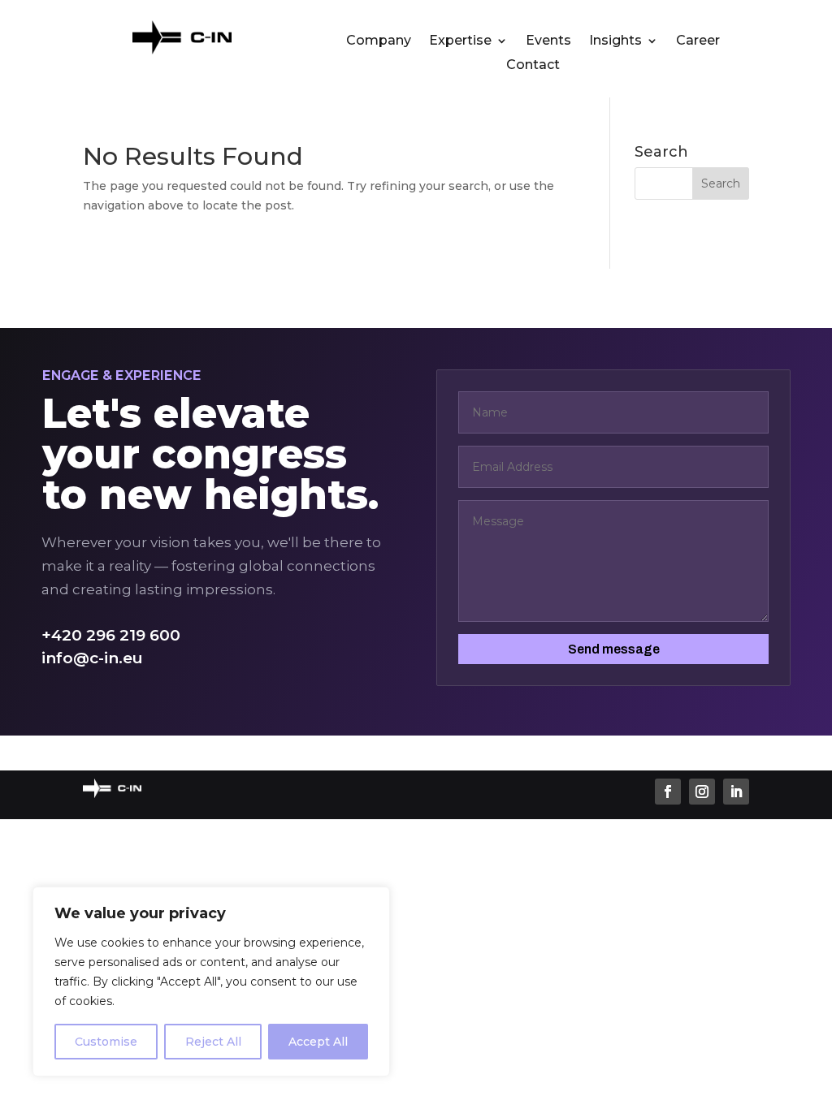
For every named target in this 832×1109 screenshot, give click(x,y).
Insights (615, 41)
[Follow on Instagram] (702, 792)
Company (378, 41)
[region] (211, 982)
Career (698, 41)
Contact (533, 65)
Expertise (460, 41)
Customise (106, 1041)
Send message (614, 649)
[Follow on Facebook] (668, 792)
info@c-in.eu (92, 658)
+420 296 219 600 (110, 635)
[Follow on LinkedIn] (736, 792)
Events (548, 41)
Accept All (318, 1041)
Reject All (213, 1041)
